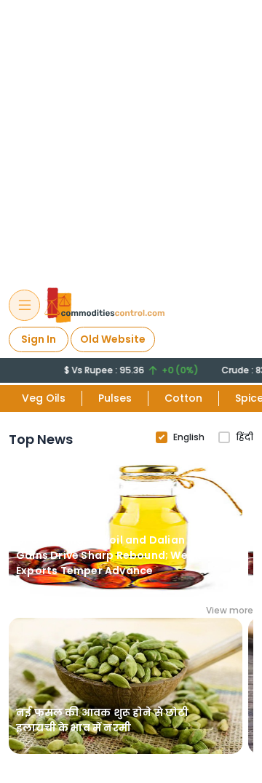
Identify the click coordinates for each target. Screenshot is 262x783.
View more (229, 610)
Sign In (38, 339)
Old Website (113, 339)
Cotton (183, 398)
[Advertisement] (131, 137)
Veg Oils (44, 398)
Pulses (115, 398)
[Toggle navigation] (24, 305)
